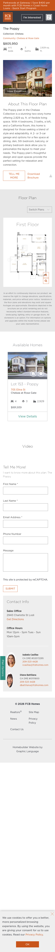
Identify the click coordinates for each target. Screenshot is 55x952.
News (13, 718)
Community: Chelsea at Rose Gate (21, 38)
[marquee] (27, 5)
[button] (27, 416)
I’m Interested (32, 17)
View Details (27, 416)
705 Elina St (18, 389)
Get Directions (15, 619)
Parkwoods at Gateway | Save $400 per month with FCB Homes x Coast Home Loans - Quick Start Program (26, 5)
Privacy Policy (34, 934)
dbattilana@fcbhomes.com (34, 685)
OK (27, 944)
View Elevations (16, 91)
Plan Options (3, 668)
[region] (27, 5)
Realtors (16, 712)
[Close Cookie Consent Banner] (52, 914)
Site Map (34, 712)
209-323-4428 (30, 661)
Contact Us (17, 729)
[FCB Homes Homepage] (8, 17)
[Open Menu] (49, 17)
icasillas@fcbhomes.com (35, 665)
